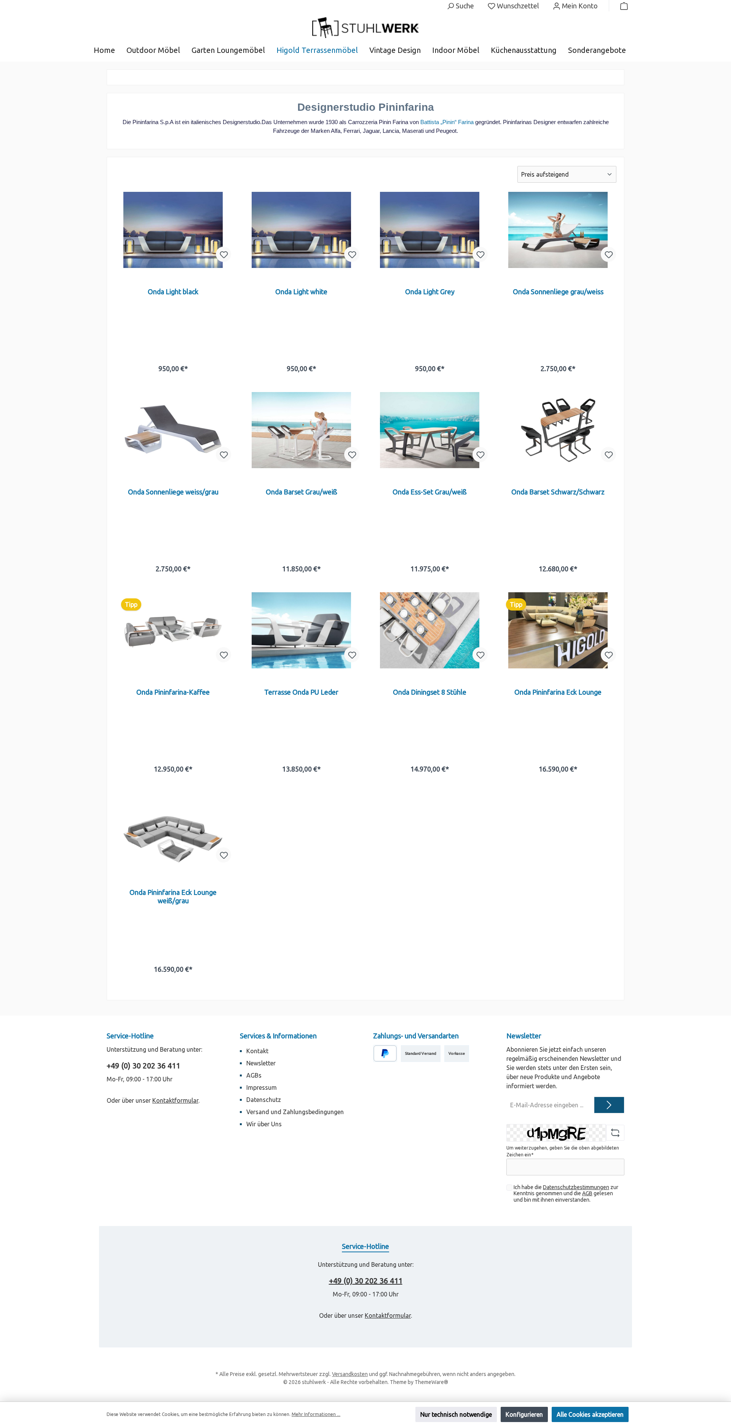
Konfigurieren (524, 1414)
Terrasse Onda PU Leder (301, 692)
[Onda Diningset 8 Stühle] (430, 630)
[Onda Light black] (173, 230)
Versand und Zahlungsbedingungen (295, 1111)
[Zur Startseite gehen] (365, 27)
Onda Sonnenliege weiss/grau (173, 492)
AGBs (254, 1075)
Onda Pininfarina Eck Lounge (558, 692)
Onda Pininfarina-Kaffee (173, 692)
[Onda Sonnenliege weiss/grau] (173, 430)
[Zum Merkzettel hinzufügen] (223, 254)
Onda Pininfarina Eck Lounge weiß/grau (173, 896)
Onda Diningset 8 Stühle (429, 692)
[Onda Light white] (301, 230)
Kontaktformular (175, 1100)
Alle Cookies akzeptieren (590, 1414)
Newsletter (261, 1063)
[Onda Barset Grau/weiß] (301, 430)
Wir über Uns (264, 1124)
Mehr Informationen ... (316, 1414)
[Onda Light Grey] (430, 230)
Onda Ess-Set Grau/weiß (430, 492)
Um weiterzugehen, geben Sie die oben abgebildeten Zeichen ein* (562, 1151)
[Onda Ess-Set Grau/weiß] (430, 430)
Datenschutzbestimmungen (576, 1187)
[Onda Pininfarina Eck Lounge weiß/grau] (173, 830)
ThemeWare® (431, 1382)
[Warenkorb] (621, 5)
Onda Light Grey (430, 291)
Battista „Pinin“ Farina (447, 122)
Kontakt (257, 1051)
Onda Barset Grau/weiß (301, 492)
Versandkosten (350, 1374)
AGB (587, 1193)
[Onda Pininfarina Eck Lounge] (558, 630)
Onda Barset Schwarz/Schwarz (558, 492)
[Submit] (609, 1105)
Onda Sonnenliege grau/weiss (558, 291)
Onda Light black (173, 291)
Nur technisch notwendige (456, 1414)
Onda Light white (301, 291)
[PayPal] (385, 1053)
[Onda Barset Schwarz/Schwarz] (558, 430)
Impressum (261, 1087)
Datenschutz (263, 1099)
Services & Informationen (278, 1036)
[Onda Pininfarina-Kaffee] (173, 630)
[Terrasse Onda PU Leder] (301, 630)
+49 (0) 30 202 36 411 (143, 1065)
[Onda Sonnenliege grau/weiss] (558, 230)
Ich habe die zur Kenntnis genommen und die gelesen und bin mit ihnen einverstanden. (566, 1193)
